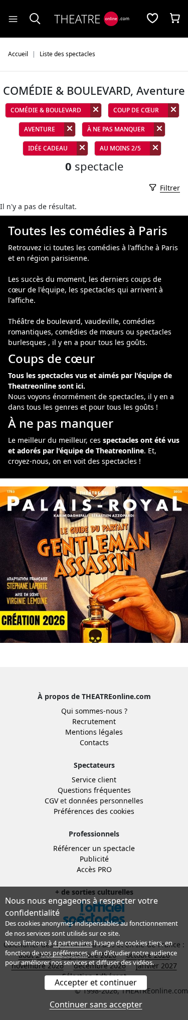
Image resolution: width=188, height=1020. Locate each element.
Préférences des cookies (94, 811)
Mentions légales (94, 732)
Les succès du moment (46, 279)
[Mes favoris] (152, 19)
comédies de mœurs (89, 331)
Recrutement (94, 721)
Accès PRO (94, 869)
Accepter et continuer (96, 982)
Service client (94, 779)
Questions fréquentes (94, 790)
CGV (51, 800)
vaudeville (102, 321)
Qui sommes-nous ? (94, 711)
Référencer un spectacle (94, 848)
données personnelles (106, 800)
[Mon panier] (175, 19)
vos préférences (64, 952)
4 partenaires (72, 942)
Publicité (94, 859)
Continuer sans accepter (96, 1004)
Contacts (94, 742)
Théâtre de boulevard (44, 321)
